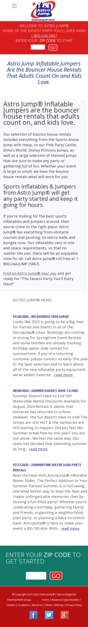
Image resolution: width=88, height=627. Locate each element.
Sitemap (59, 605)
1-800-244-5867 (44, 35)
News (48, 605)
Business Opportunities (65, 599)
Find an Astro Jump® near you (29, 273)
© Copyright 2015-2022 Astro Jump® (33, 594)
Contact (10, 605)
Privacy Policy (74, 605)
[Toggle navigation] (14, 6)
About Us (37, 605)
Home (45, 599)
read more (63, 374)
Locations (23, 605)
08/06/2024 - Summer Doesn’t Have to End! (45, 390)
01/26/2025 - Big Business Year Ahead (41, 316)
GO (53, 47)
